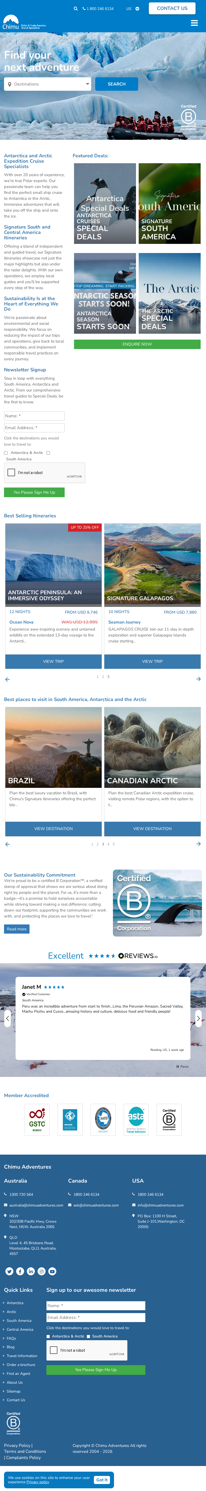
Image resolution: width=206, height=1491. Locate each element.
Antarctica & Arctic (27, 452)
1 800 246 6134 (99, 8)
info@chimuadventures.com (161, 1205)
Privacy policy (38, 1482)
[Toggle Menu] (193, 23)
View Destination (53, 828)
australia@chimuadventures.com (36, 1205)
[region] (103, 1018)
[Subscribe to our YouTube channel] (52, 1271)
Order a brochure (21, 1364)
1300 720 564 (21, 1194)
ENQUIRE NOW (137, 344)
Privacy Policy (17, 1446)
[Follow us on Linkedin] (31, 1271)
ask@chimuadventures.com (96, 1205)
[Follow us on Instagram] (42, 1271)
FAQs (11, 1338)
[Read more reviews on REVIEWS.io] (138, 956)
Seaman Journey (124, 622)
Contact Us (16, 1400)
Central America (20, 1329)
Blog (10, 1347)
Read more (17, 929)
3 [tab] (108, 676)
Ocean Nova (21, 622)
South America (19, 459)
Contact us (172, 8)
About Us (15, 1382)
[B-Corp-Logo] (13, 1426)
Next (198, 679)
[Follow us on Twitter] (9, 1271)
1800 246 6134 (86, 1194)
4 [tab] (108, 844)
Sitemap (13, 1391)
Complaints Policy (23, 1458)
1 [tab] (98, 676)
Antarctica (15, 1302)
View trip (53, 661)
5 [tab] (114, 844)
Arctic (11, 1311)
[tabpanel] (53, 596)
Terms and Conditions (25, 1451)
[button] (7, 1018)
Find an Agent (18, 1373)
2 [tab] (103, 676)
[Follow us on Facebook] (20, 1271)
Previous (7, 679)
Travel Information (22, 1355)
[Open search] (73, 9)
